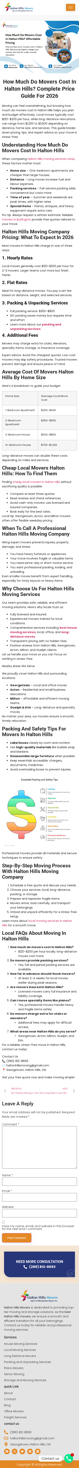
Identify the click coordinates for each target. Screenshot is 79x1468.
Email (7, 1191)
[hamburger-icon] (70, 7)
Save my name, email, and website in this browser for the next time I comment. (38, 1227)
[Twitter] (22, 1451)
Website (8, 1207)
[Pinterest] (30, 1451)
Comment (10, 1124)
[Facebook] (7, 1451)
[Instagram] (14, 1451)
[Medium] (38, 1451)
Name (7, 1175)
